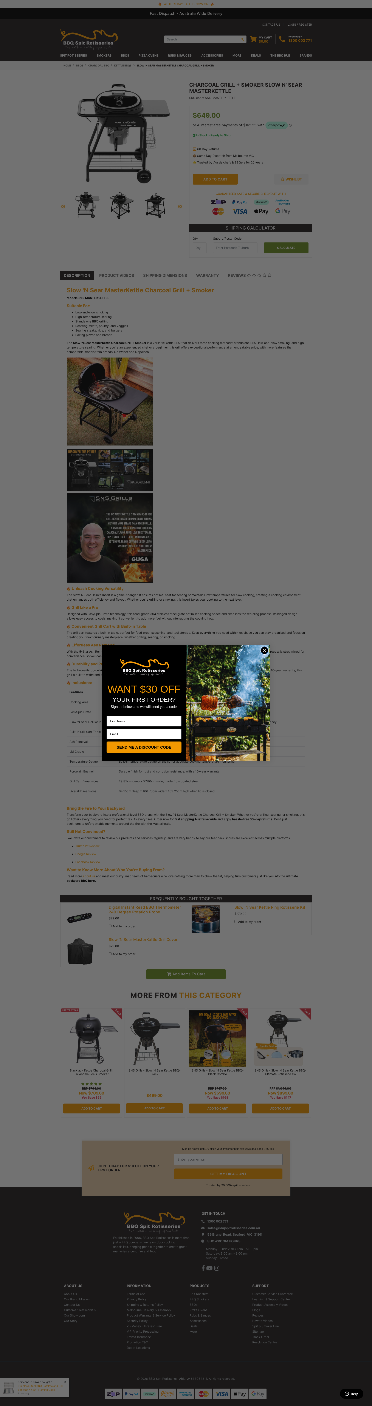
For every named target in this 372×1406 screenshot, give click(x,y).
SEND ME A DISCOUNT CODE (144, 747)
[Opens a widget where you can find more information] (351, 1394)
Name (111, 712)
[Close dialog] (264, 650)
